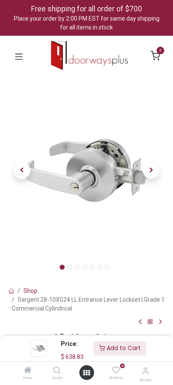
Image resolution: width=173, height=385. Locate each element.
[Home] (27, 370)
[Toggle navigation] (19, 56)
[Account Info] (145, 371)
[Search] (57, 370)
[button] (21, 170)
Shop (30, 290)
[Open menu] (86, 373)
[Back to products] (150, 322)
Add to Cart (123, 348)
